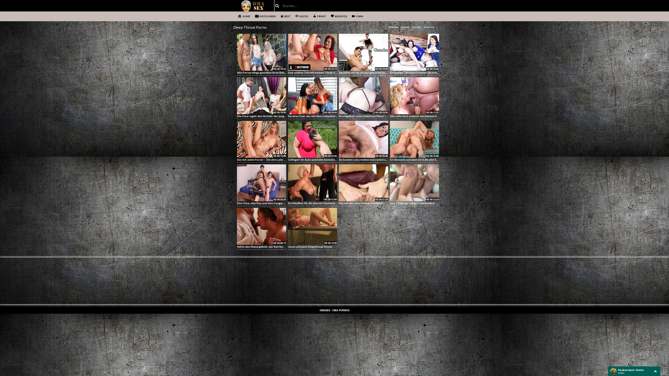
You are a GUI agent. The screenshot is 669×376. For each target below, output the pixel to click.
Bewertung (429, 26)
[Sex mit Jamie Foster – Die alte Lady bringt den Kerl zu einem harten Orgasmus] (261, 139)
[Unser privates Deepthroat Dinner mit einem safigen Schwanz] (312, 226)
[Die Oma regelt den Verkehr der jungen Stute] (261, 95)
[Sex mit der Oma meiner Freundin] (363, 182)
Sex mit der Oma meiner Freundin (360, 203)
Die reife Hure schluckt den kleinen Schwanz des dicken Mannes (430, 116)
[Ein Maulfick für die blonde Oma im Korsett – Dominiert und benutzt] (312, 182)
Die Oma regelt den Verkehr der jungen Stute (266, 116)
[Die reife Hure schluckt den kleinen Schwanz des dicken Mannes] (414, 95)
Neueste (405, 26)
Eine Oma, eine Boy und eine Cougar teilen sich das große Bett (277, 203)
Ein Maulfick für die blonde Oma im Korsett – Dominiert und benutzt (331, 203)
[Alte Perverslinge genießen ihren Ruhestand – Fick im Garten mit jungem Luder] (261, 52)
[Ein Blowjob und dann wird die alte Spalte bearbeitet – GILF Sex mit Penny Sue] (414, 139)
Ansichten (416, 26)
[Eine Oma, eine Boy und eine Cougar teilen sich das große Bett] (261, 182)
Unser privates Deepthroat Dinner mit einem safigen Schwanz (327, 246)
